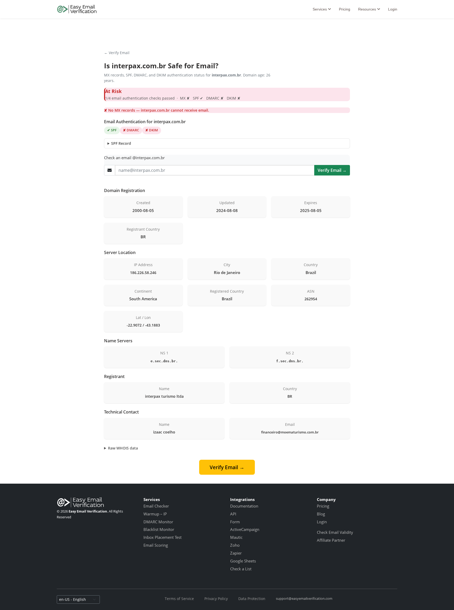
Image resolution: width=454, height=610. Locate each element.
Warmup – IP (155, 513)
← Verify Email (117, 52)
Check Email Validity (335, 532)
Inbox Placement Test (162, 537)
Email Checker (156, 506)
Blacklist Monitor (158, 529)
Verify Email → (332, 170)
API (233, 513)
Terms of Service (179, 598)
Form (235, 521)
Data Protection (251, 598)
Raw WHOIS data (123, 448)
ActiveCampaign (244, 529)
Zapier (236, 553)
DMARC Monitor (158, 521)
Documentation (244, 506)
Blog (321, 513)
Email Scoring (155, 545)
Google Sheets (243, 561)
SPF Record (121, 143)
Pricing (344, 9)
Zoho (235, 545)
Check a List (240, 568)
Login (392, 9)
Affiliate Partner (331, 540)
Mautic (236, 537)
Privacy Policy (216, 598)
